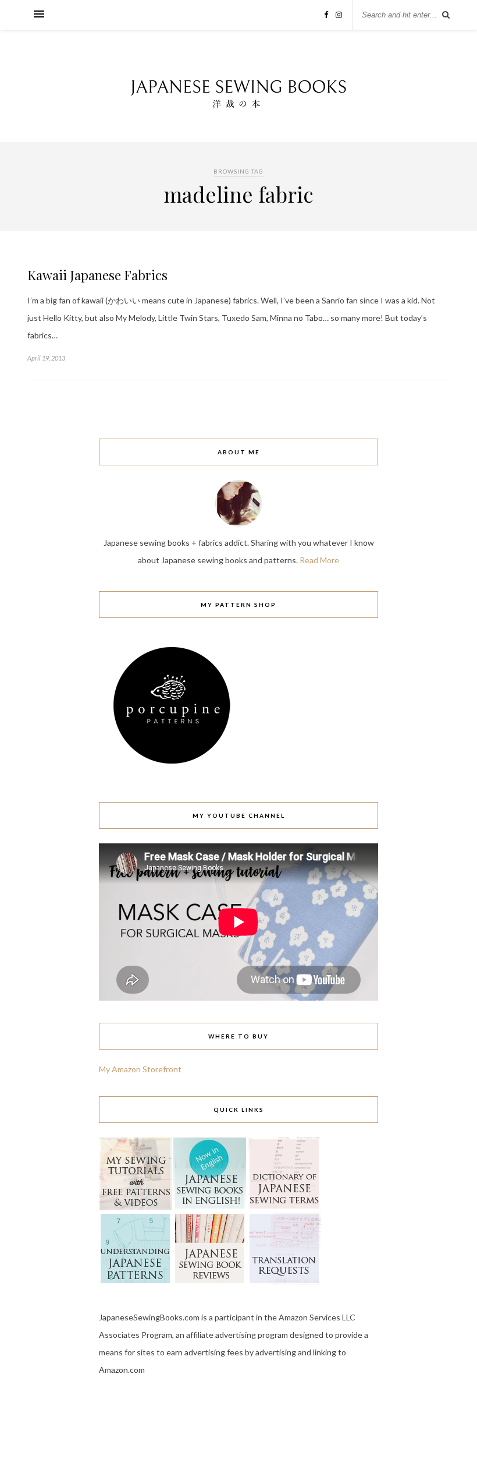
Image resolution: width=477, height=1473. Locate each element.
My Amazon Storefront (140, 1069)
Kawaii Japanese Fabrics (97, 275)
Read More (319, 560)
